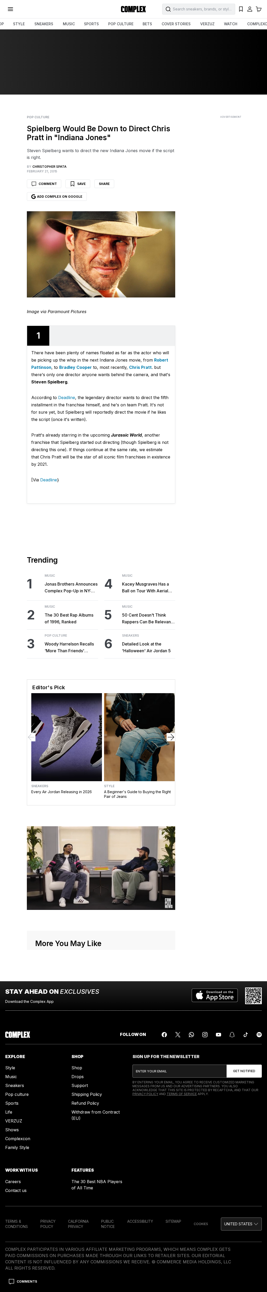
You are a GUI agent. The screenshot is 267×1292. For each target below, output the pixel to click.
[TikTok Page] (245, 1034)
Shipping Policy (86, 1094)
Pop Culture (38, 117)
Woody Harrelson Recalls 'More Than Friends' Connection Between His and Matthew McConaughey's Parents (69, 647)
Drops (77, 1076)
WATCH (230, 24)
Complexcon (17, 1138)
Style (109, 786)
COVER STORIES (176, 24)
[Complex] (133, 9)
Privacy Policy (145, 1094)
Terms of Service (182, 1094)
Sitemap (173, 1221)
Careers (13, 1181)
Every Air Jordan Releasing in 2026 (61, 792)
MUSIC (69, 24)
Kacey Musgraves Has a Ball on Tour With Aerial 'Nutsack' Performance (145, 587)
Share (104, 184)
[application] (101, 868)
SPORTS (91, 24)
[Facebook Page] (164, 1034)
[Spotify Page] (259, 1034)
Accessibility (140, 1221)
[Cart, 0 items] (259, 9)
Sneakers (130, 635)
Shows (12, 1129)
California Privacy (78, 1224)
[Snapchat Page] (232, 1034)
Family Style (17, 1147)
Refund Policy (85, 1103)
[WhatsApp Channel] (191, 1034)
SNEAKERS (43, 24)
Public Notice (108, 1224)
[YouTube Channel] (218, 1034)
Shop (76, 1067)
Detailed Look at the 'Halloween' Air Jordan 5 (146, 647)
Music (50, 575)
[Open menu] (10, 9)
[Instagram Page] (205, 1034)
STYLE (19, 24)
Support (79, 1085)
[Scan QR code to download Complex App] (253, 995)
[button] (241, 1224)
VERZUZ (207, 24)
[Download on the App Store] (215, 996)
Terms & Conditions (16, 1224)
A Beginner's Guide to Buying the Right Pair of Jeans (137, 794)
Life (8, 1112)
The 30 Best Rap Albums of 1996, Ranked (69, 618)
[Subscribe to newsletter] (244, 1071)
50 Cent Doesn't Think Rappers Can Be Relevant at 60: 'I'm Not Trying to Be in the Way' (148, 618)
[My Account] (250, 9)
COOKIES (201, 1224)
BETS (147, 24)
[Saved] (241, 9)
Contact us (16, 1190)
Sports (12, 1103)
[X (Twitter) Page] (177, 1034)
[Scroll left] (31, 737)
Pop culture (17, 1094)
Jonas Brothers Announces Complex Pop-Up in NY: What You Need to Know (71, 587)
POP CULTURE (121, 24)
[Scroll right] (171, 737)
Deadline (66, 397)
